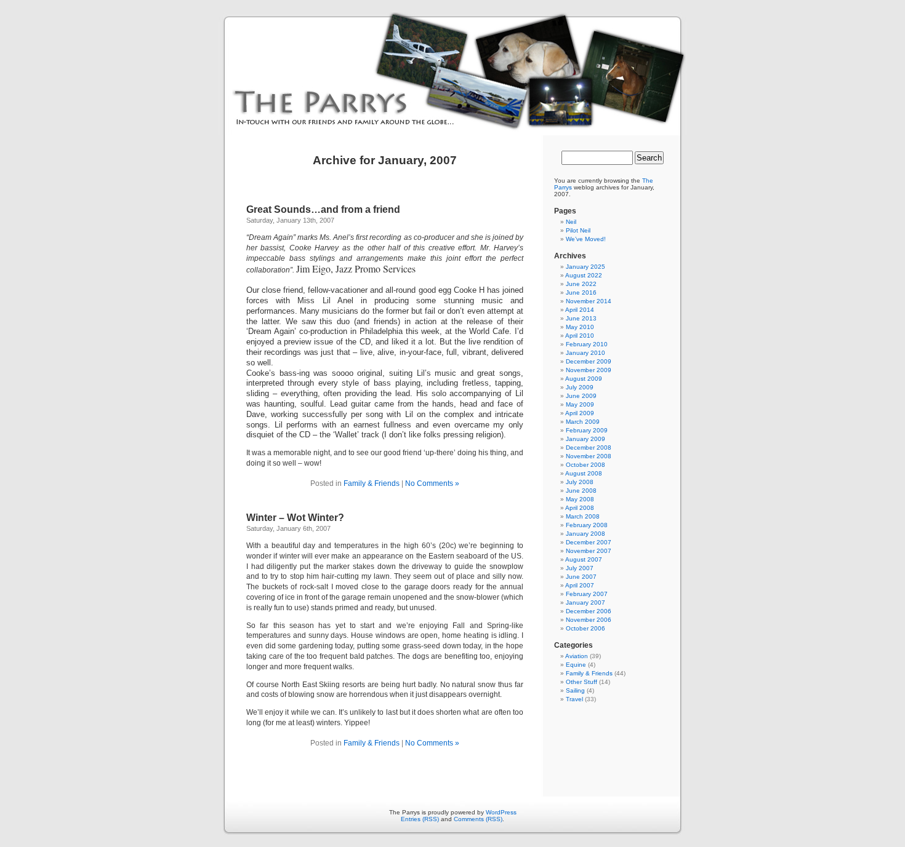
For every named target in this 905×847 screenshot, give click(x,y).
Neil (571, 221)
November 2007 (588, 550)
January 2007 (585, 602)
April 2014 (579, 309)
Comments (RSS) (478, 819)
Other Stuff (581, 681)
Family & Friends (372, 483)
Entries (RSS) (420, 819)
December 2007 (588, 542)
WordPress (501, 812)
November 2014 (588, 301)
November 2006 (588, 619)
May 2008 (580, 499)
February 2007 (587, 594)
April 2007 (579, 585)
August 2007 (583, 559)
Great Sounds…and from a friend (323, 209)
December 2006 (588, 611)
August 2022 (583, 275)
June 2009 (581, 395)
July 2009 (579, 387)
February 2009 (587, 430)
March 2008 (583, 516)
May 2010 (580, 327)
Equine (576, 664)
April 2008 (579, 507)
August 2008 (583, 473)
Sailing (575, 690)
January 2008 (585, 533)
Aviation (576, 656)
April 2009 (579, 413)
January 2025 (585, 266)
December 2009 (588, 361)
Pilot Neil (578, 230)
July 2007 (579, 568)
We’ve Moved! (586, 239)
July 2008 (579, 482)
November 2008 (588, 456)
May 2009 (580, 404)
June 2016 (581, 292)
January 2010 (585, 352)
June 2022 (581, 283)
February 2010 (587, 344)
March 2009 (583, 421)
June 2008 (581, 490)
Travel (574, 699)
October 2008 (585, 464)
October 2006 (585, 628)
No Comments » (432, 483)
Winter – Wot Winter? (295, 517)
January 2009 (585, 438)
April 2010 (579, 335)
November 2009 (588, 370)
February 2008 (587, 525)
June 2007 (581, 576)
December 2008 (588, 447)
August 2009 (583, 378)
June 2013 (581, 318)
